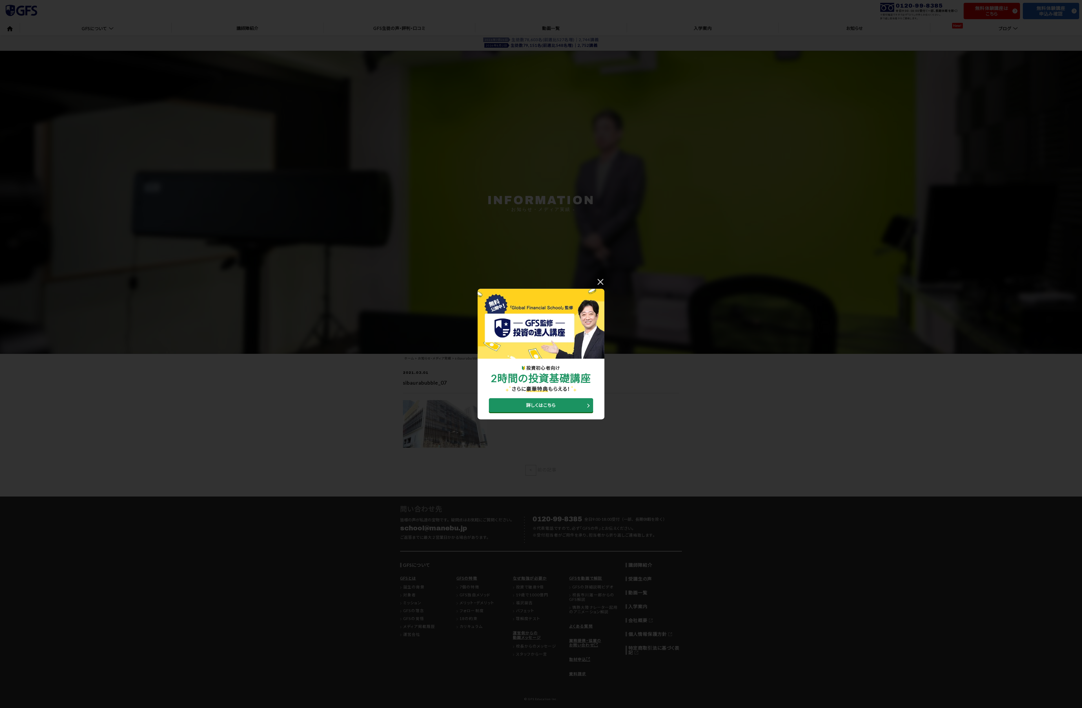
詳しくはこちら (541, 405)
